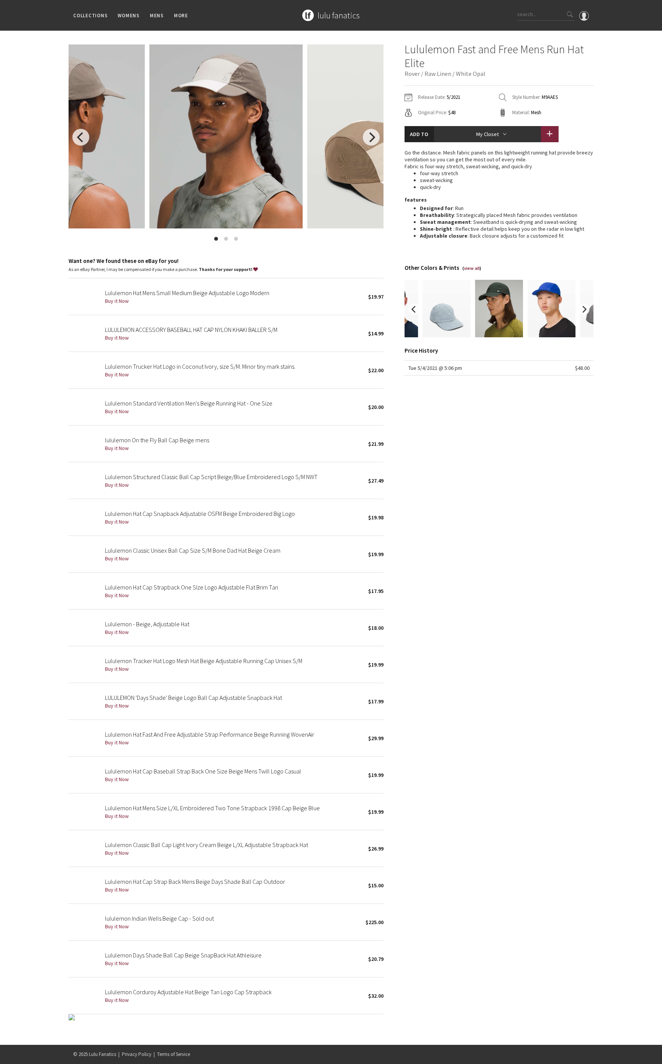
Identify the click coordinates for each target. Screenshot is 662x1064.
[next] (371, 137)
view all (472, 268)
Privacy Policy (136, 1054)
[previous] (80, 137)
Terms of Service (173, 1054)
